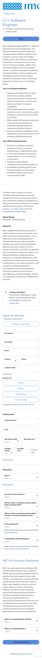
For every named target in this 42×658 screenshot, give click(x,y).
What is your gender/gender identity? (18, 619)
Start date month (11, 439)
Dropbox (21, 388)
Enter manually (21, 400)
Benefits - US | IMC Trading (14, 209)
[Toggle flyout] (15, 360)
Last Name (8, 342)
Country (7, 359)
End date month (7, 450)
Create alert (14, 303)
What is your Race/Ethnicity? (15, 629)
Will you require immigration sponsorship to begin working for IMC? (20, 504)
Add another (8, 459)
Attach (21, 383)
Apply (21, 39)
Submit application (21, 642)
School (7, 476)
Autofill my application (21, 324)
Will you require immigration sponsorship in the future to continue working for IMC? (20, 514)
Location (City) (10, 368)
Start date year (30, 439)
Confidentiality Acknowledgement (17, 539)
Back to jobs (9, 13)
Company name (10, 420)
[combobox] (4, 362)
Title (6, 430)
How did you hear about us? (14, 494)
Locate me (7, 374)
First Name (9, 333)
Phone (24, 359)
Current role (34, 451)
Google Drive (21, 394)
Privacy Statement (11, 524)
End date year (20, 450)
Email (7, 350)
